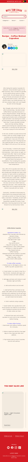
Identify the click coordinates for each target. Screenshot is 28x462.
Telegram (15, 28)
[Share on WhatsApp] (16, 48)
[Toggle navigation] (25, 10)
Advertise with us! (14, 1)
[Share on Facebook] (9, 48)
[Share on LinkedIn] (11, 48)
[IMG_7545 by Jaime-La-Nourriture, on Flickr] (14, 76)
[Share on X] (14, 48)
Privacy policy (19, 436)
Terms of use (8, 436)
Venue (13, 20)
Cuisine (21, 20)
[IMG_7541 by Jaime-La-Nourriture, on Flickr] (14, 216)
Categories (5, 20)
